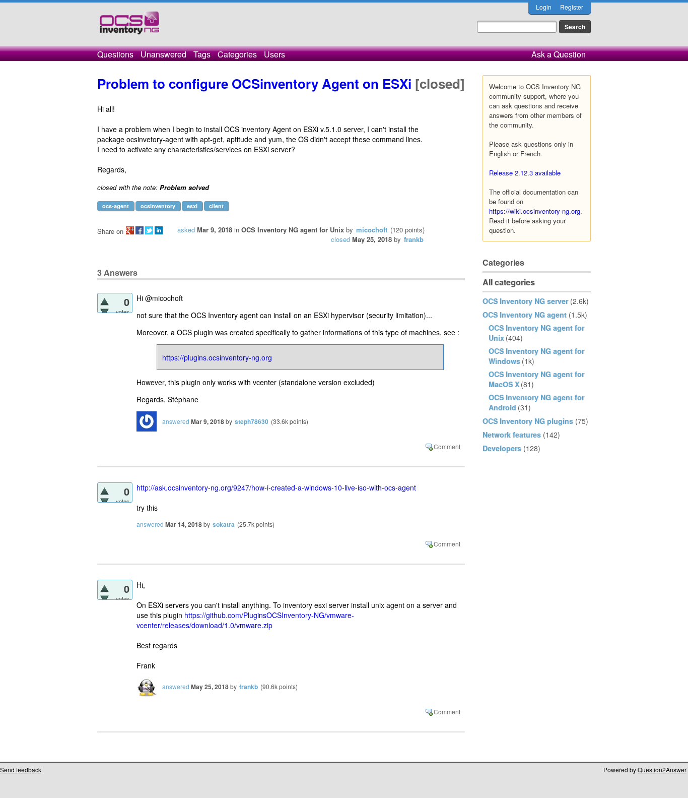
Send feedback (20, 769)
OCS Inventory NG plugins (528, 421)
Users (274, 54)
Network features (512, 434)
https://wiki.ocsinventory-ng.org (534, 211)
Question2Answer (662, 769)
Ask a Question (558, 54)
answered (175, 421)
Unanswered (163, 54)
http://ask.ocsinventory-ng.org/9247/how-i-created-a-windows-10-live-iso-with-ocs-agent (276, 487)
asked (186, 229)
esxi (192, 206)
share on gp (130, 230)
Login (544, 7)
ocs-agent (115, 206)
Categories (237, 54)
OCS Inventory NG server (525, 301)
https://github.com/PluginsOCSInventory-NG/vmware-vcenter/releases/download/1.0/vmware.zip (245, 620)
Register (571, 7)
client (216, 206)
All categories (509, 282)
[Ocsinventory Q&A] (129, 27)
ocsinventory (158, 206)
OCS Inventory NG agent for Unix (292, 229)
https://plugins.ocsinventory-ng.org (217, 357)
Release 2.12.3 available (525, 172)
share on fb (139, 230)
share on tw (149, 230)
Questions (115, 54)
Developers (502, 448)
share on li (159, 230)
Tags (202, 54)
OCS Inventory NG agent (525, 315)
